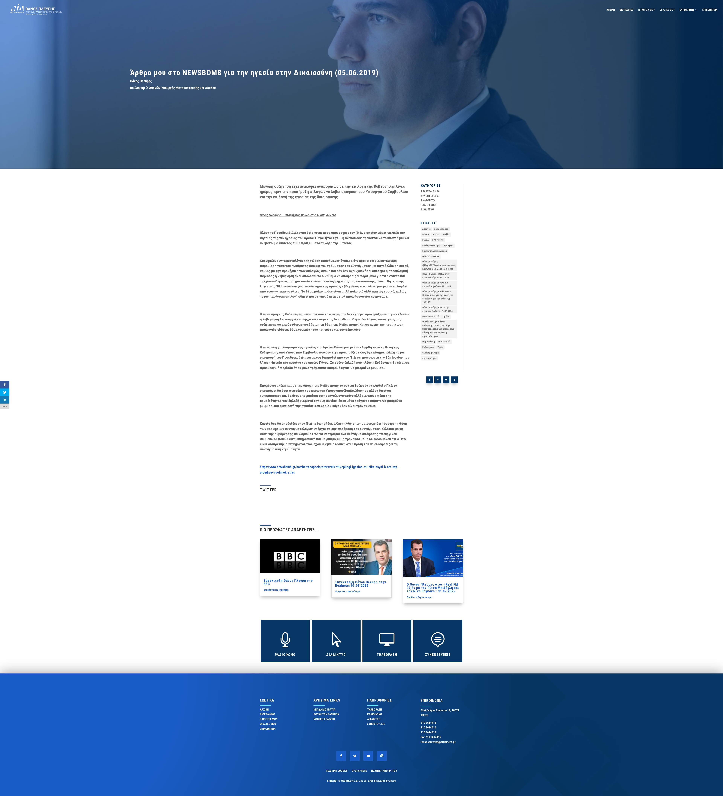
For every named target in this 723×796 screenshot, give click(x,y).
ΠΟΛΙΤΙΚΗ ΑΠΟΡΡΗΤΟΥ (384, 770)
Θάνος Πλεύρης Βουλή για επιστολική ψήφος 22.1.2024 (436, 284)
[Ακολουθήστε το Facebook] (429, 379)
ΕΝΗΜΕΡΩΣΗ (687, 9)
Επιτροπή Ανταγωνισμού (434, 251)
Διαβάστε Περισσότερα (276, 589)
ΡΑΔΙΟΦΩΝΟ (428, 205)
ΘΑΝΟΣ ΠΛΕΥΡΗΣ (430, 256)
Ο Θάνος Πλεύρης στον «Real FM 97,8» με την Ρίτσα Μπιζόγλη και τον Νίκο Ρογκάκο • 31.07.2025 (433, 587)
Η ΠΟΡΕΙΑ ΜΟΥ (646, 9)
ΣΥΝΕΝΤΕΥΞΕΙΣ (430, 196)
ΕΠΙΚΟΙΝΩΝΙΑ (709, 9)
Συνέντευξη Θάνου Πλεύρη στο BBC (288, 582)
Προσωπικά (444, 341)
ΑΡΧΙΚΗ (610, 9)
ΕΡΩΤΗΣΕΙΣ (438, 240)
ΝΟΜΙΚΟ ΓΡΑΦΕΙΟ (324, 719)
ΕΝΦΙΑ (425, 240)
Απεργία (426, 229)
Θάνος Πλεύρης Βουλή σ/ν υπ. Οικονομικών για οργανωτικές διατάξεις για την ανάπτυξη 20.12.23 (437, 297)
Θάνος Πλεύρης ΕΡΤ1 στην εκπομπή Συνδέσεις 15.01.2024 (437, 309)
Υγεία (440, 347)
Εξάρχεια (448, 245)
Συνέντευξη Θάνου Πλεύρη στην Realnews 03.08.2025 (360, 583)
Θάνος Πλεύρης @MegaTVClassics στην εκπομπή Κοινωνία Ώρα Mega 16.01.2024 (438, 265)
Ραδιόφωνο (428, 347)
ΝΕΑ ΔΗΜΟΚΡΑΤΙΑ (324, 709)
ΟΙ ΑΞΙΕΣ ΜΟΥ (667, 9)
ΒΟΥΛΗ (425, 234)
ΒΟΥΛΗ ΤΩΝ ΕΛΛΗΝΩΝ (326, 714)
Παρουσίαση (428, 341)
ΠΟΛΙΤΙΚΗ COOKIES (337, 770)
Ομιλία (446, 316)
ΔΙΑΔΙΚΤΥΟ (427, 209)
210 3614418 (428, 732)
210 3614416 (428, 727)
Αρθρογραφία (441, 229)
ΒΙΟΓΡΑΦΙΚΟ (627, 9)
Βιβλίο (446, 234)
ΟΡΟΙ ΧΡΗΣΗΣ (359, 770)
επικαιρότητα (429, 358)
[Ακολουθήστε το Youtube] (446, 379)
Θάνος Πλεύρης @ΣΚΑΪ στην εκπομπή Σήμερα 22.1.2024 (435, 276)
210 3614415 (428, 722)
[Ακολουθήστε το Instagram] (454, 379)
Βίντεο (435, 234)
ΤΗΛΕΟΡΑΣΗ (428, 200)
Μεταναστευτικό (430, 316)
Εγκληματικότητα (431, 245)
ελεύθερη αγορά (430, 352)
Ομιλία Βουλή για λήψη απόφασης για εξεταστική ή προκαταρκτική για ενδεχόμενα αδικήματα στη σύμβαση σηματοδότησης (438, 328)
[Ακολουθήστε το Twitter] (437, 379)
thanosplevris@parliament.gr (438, 742)
